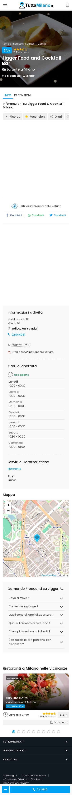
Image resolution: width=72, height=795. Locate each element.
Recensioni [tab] (22, 95)
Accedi (67, 5)
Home (5, 44)
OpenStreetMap (48, 575)
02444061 (18, 335)
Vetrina (42, 44)
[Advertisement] (36, 159)
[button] (13, 731)
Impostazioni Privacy (16, 783)
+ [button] (8, 505)
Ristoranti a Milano (23, 44)
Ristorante (14, 469)
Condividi (15, 215)
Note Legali (10, 775)
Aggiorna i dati (21, 344)
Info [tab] (7, 95)
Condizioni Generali (34, 775)
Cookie (35, 779)
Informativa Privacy (15, 779)
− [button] (8, 510)
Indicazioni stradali (25, 328)
